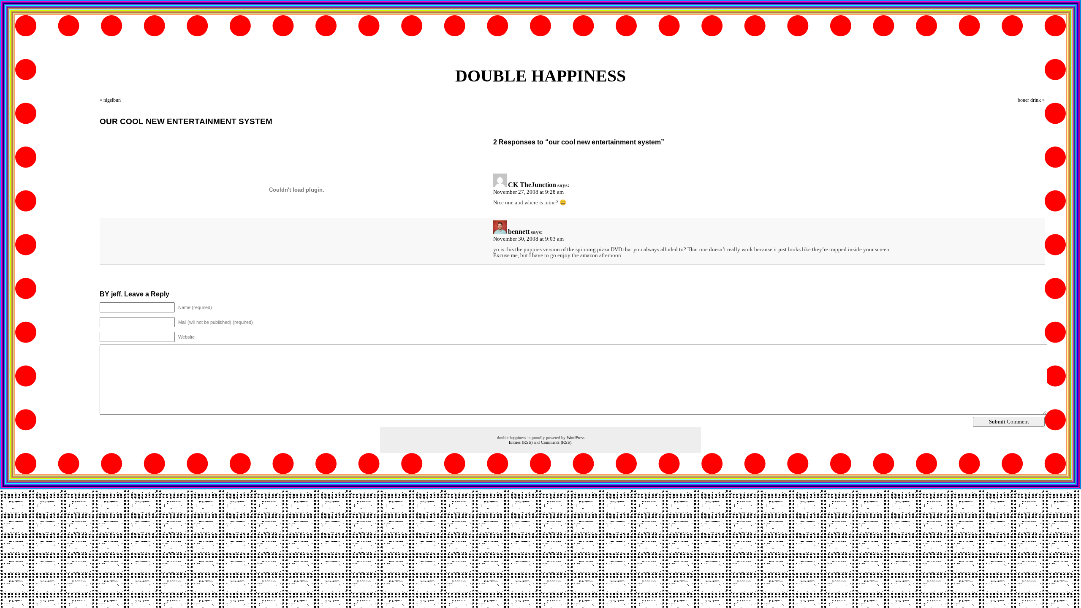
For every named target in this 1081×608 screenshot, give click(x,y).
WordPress (575, 437)
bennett (519, 231)
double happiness (540, 75)
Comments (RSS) (556, 442)
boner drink (1029, 100)
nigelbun (112, 100)
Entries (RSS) (520, 442)
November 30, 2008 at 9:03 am (528, 239)
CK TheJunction (532, 184)
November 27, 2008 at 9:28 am (528, 192)
